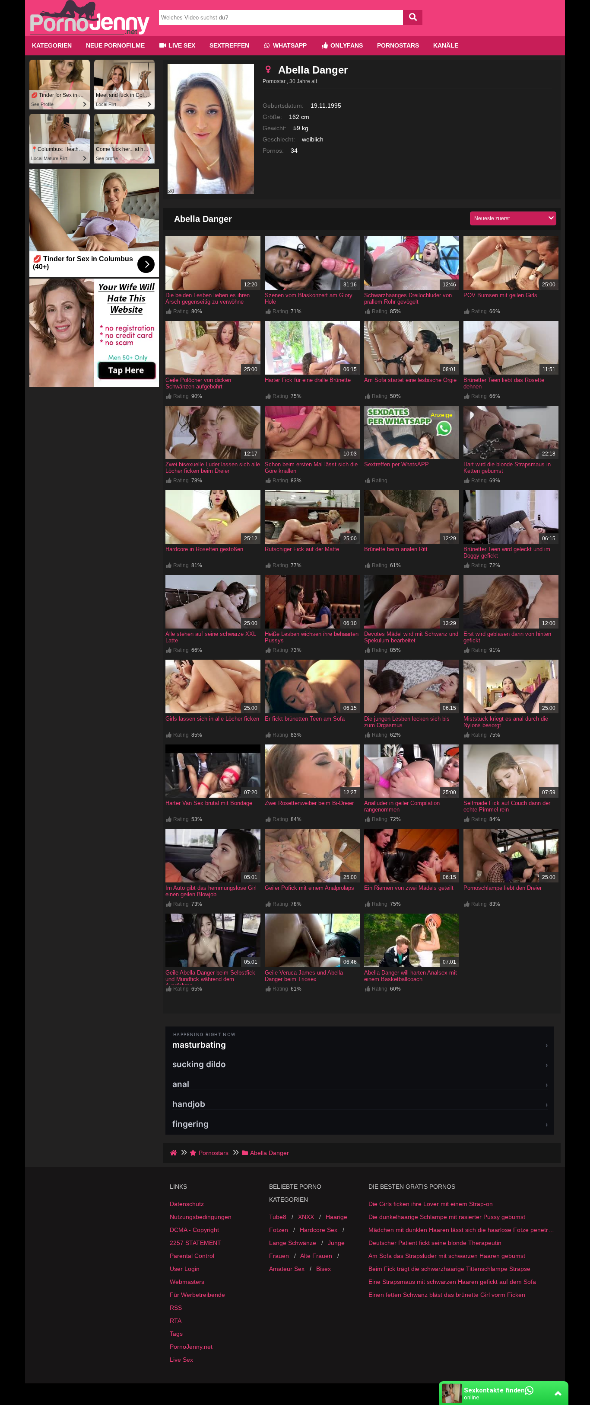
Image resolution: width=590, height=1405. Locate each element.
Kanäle (445, 45)
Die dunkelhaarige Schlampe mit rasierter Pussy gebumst (446, 1216)
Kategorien (52, 45)
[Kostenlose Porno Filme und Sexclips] (90, 32)
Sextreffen (229, 45)
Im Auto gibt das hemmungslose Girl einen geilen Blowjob (211, 891)
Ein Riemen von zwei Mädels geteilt (409, 888)
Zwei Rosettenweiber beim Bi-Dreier (309, 803)
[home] (174, 1152)
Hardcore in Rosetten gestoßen (204, 549)
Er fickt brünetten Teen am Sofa (305, 718)
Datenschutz (187, 1203)
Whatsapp (289, 45)
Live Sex (181, 45)
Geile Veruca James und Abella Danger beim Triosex (304, 975)
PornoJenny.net (191, 1346)
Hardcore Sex (318, 1229)
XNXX (306, 1216)
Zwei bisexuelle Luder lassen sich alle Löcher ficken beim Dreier (212, 467)
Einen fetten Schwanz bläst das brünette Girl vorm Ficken (446, 1294)
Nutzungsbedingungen (201, 1216)
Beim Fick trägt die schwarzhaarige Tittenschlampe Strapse (449, 1268)
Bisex (323, 1268)
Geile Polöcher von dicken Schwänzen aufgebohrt (198, 383)
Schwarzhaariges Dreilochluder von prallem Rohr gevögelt (408, 298)
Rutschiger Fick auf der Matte (302, 549)
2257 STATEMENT (195, 1242)
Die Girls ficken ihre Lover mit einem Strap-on (430, 1203)
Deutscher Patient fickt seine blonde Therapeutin (434, 1242)
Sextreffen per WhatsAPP (396, 464)
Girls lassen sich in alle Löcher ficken (212, 718)
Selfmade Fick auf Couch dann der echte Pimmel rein (506, 806)
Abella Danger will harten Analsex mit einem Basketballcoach (410, 975)
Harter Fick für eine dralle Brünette (308, 380)
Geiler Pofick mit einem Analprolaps (309, 888)
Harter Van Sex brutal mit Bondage (208, 803)
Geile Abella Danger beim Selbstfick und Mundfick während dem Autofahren (210, 979)
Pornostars (398, 45)
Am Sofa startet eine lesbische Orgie (410, 380)
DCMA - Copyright (194, 1229)
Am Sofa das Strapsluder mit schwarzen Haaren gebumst (446, 1255)
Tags (176, 1333)
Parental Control (192, 1255)
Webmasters (187, 1281)
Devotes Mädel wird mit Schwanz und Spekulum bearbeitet (411, 637)
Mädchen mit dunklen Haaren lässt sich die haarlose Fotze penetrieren (461, 1229)
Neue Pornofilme (115, 45)
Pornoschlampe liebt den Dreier (502, 888)
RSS (176, 1307)
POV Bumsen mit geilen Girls (500, 295)
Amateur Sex (287, 1268)
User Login (185, 1268)
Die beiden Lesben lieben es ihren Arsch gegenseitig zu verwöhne (207, 298)
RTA (175, 1320)
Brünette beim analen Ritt (396, 549)
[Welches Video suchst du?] (412, 17)
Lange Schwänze (292, 1242)
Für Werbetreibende (197, 1294)
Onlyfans (346, 45)
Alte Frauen (316, 1255)
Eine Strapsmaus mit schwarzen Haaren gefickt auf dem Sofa (452, 1281)
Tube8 (277, 1216)
